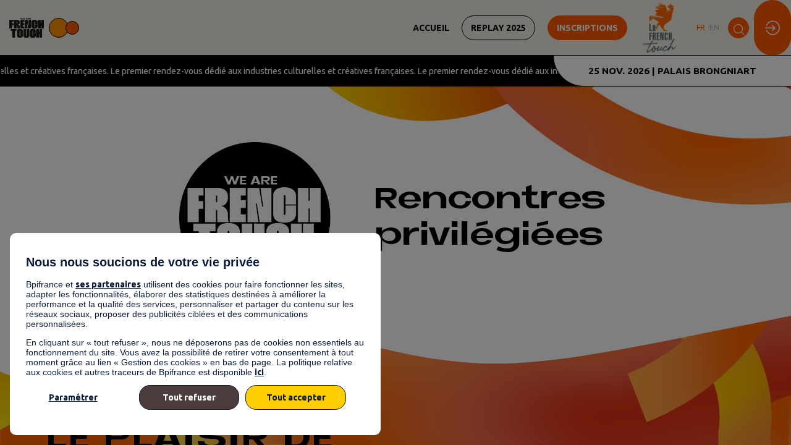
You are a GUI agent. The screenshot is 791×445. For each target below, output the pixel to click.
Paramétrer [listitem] (73, 397)
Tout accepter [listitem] (296, 397)
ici (259, 372)
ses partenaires (108, 284)
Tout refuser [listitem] (189, 397)
